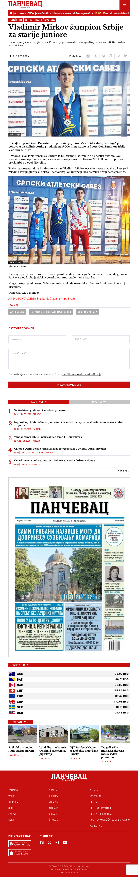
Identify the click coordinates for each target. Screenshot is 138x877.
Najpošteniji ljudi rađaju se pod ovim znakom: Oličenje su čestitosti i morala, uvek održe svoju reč (69, 424)
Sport (11, 808)
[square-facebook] (42, 842)
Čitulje (53, 819)
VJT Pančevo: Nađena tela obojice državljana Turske (84, 750)
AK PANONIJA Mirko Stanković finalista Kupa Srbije (42, 298)
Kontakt (95, 802)
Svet (11, 819)
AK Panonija (17, 312)
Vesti (11, 796)
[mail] (118, 56)
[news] (22, 734)
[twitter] (95, 56)
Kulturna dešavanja (42, 452)
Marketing (96, 825)
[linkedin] (126, 56)
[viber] (110, 56)
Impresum (95, 796)
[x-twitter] (49, 842)
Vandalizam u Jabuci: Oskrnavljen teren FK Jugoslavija (48, 436)
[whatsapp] (103, 56)
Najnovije (38, 402)
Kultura (54, 796)
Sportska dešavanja (40, 19)
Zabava (12, 814)
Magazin (37, 429)
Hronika (13, 802)
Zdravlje (54, 802)
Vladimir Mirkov (87, 312)
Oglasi (53, 814)
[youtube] (65, 842)
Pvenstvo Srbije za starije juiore (51, 312)
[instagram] (57, 842)
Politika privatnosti (102, 808)
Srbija (53, 790)
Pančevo (16, 19)
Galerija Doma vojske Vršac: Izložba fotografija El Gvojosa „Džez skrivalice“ (60, 448)
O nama (94, 790)
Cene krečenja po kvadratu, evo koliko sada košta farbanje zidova (54, 460)
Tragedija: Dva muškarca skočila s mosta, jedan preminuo (112, 752)
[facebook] (88, 56)
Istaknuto (99, 402)
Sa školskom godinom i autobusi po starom (40, 410)
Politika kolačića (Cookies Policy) (110, 819)
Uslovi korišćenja (101, 814)
